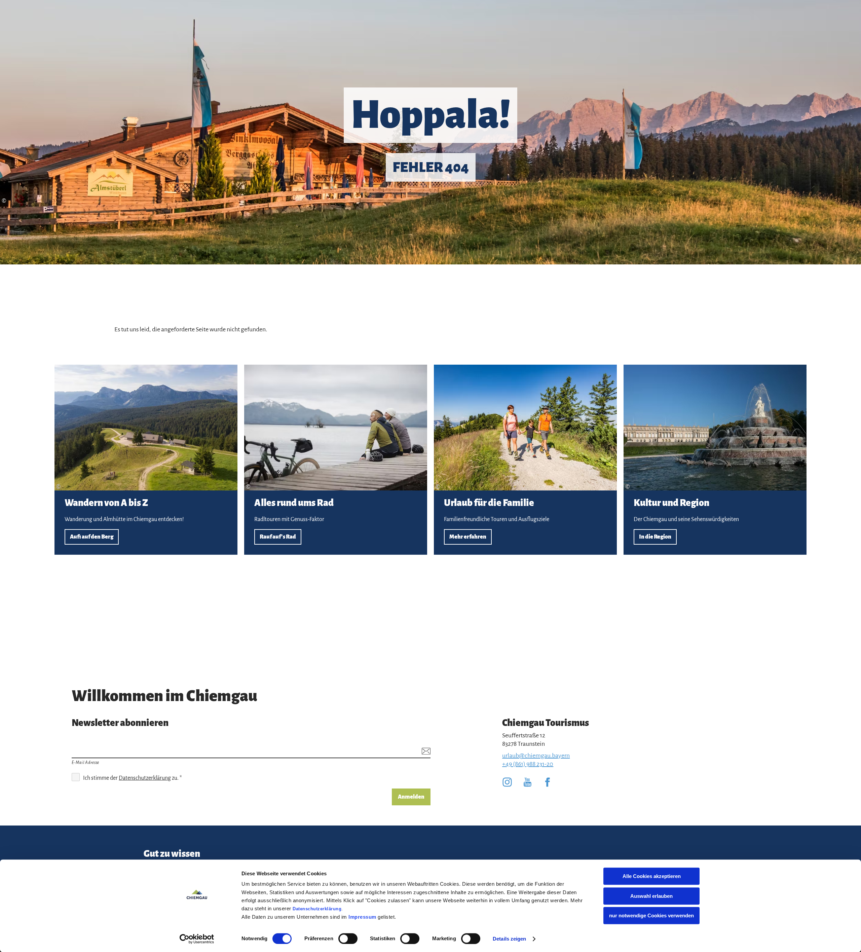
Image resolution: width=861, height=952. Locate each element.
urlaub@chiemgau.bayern (536, 755)
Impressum (362, 917)
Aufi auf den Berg (145, 460)
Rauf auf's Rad (335, 460)
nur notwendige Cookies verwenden (651, 915)
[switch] (348, 938)
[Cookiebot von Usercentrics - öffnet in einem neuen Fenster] (196, 939)
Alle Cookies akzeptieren (652, 876)
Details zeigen (509, 939)
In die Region (715, 460)
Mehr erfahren (525, 460)
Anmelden (411, 797)
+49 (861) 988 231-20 (527, 764)
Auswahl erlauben (651, 896)
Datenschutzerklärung (317, 908)
